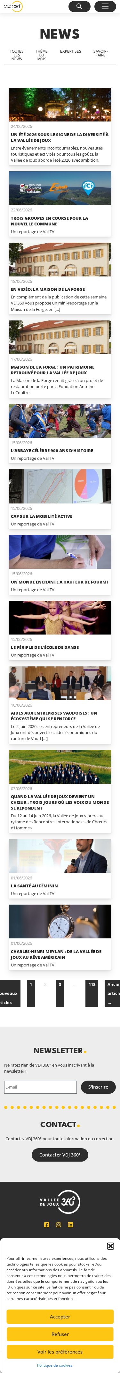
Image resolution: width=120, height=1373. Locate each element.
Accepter (60, 1316)
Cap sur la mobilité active (41, 516)
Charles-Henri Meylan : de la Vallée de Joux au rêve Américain (56, 954)
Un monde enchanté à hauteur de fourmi (59, 582)
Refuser (60, 1334)
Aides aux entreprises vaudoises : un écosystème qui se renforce (54, 716)
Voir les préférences (60, 1351)
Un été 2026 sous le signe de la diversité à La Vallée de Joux (59, 137)
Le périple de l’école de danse (45, 647)
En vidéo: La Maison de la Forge (48, 289)
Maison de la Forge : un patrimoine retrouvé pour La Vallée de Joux (52, 370)
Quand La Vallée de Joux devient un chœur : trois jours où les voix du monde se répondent (60, 802)
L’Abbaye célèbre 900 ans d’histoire (52, 450)
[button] (110, 1246)
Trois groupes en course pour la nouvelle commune (49, 221)
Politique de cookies (54, 1365)
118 (92, 984)
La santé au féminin (34, 886)
